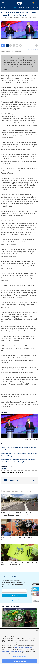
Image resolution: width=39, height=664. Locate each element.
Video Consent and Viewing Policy (12, 651)
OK (37, 631)
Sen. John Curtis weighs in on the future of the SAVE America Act (19, 563)
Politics (4, 469)
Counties (26, 8)
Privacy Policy (28, 647)
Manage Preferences (19, 657)
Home (20, 8)
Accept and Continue (19, 661)
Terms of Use (5, 600)
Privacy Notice (13, 600)
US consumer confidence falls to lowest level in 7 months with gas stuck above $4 (19, 538)
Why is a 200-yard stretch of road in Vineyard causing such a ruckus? (16, 513)
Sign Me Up (14, 595)
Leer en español (33, 49)
